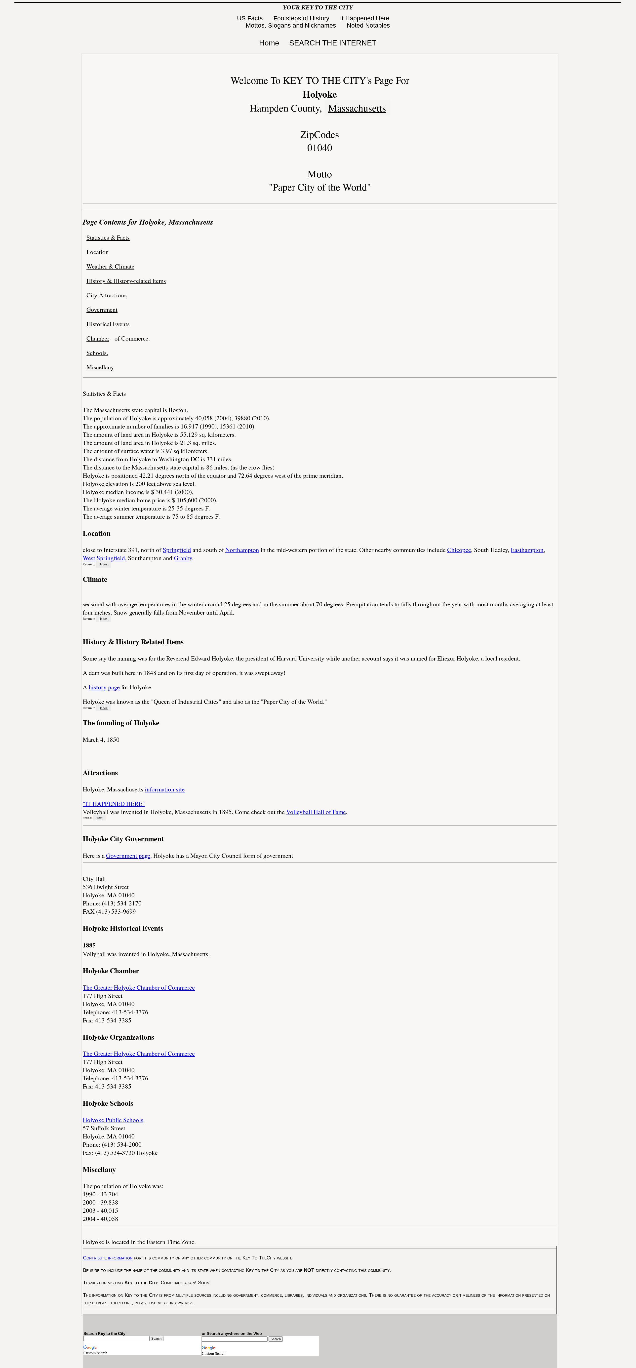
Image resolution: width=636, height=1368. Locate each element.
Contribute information (107, 1257)
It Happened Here (365, 18)
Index (104, 564)
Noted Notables (368, 25)
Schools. (97, 353)
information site (165, 789)
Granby (183, 558)
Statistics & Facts (108, 237)
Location (97, 252)
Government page (128, 855)
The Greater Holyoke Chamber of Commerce (139, 987)
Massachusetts (357, 107)
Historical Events (108, 324)
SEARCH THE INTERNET (332, 43)
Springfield (177, 550)
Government (102, 309)
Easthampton (527, 550)
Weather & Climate (110, 266)
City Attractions (106, 295)
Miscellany (100, 367)
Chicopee (459, 550)
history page (104, 687)
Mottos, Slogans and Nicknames (292, 25)
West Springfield (104, 558)
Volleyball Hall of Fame (316, 812)
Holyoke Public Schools (113, 1120)
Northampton (242, 550)
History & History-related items (126, 280)
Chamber (97, 338)
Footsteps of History (302, 18)
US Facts (251, 18)
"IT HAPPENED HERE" (114, 803)
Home (269, 43)
